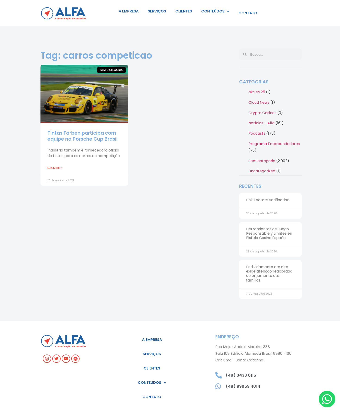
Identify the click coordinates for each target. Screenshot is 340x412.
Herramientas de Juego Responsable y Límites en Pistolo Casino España (269, 233)
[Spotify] (75, 358)
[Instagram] (47, 358)
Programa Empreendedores (274, 143)
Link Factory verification (267, 200)
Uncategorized (261, 171)
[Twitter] (56, 358)
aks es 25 (256, 92)
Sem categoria (261, 161)
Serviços (157, 11)
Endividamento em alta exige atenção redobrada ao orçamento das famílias (269, 273)
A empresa (129, 11)
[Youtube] (66, 358)
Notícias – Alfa (261, 123)
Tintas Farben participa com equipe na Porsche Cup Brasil (82, 136)
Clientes (183, 11)
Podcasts (256, 133)
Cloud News (258, 102)
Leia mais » (54, 168)
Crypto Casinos (262, 112)
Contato (247, 13)
